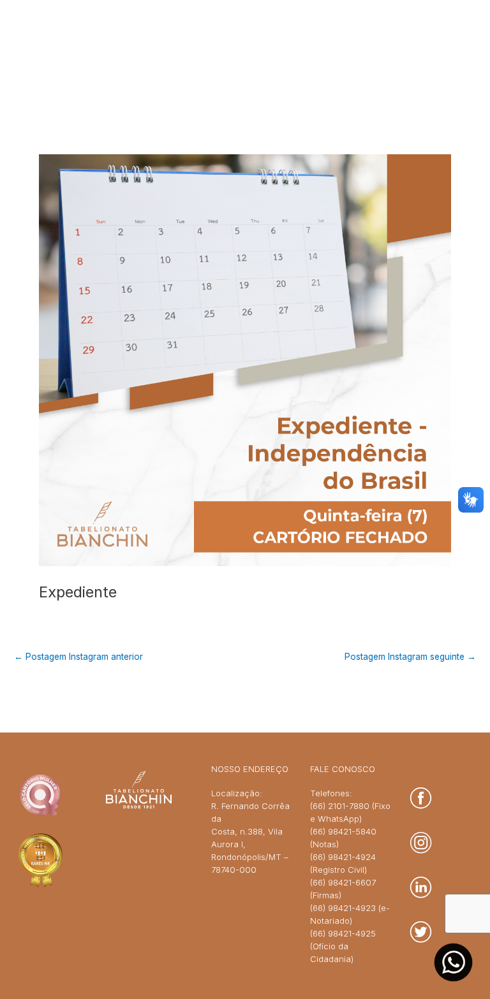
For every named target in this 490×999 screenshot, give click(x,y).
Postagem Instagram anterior (78, 657)
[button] (429, 53)
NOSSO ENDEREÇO (249, 769)
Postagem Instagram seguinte (410, 657)
